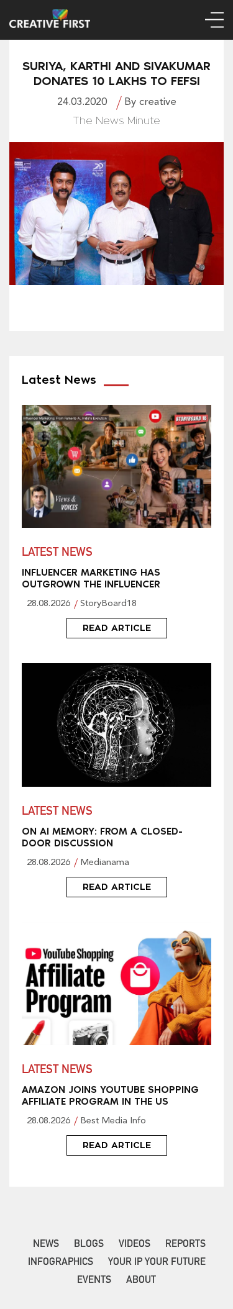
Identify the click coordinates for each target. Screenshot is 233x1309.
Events (94, 1281)
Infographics (60, 1263)
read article (117, 627)
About (141, 1281)
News (46, 1245)
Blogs (89, 1245)
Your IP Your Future (157, 1263)
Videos (134, 1245)
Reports (185, 1245)
